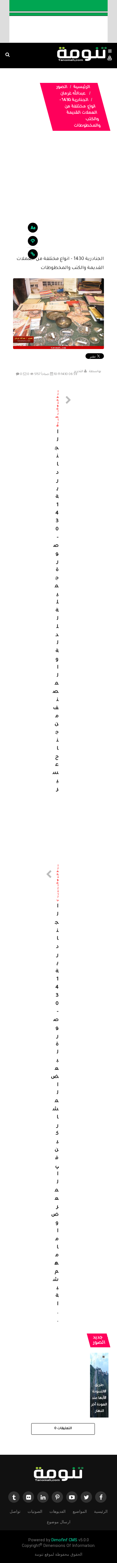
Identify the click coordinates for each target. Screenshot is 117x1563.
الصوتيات (35, 1511)
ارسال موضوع (58, 1522)
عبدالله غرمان (73, 94)
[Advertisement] (58, 198)
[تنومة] (58, 1474)
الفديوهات (57, 1511)
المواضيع (80, 1511)
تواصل (15, 1511)
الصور (62, 87)
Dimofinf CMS (64, 1540)
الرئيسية (82, 87)
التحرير (78, 371)
